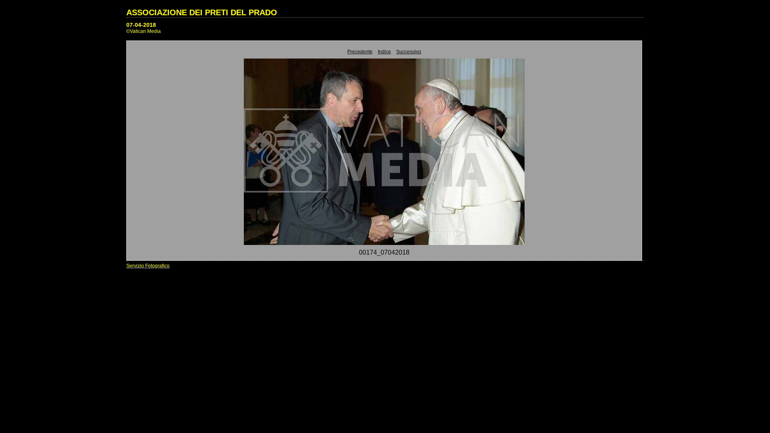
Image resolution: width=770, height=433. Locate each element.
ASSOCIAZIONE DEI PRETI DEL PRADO (201, 12)
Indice (384, 52)
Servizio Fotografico (148, 266)
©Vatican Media (143, 31)
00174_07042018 (384, 252)
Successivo (408, 52)
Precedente (360, 52)
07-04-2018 (141, 25)
